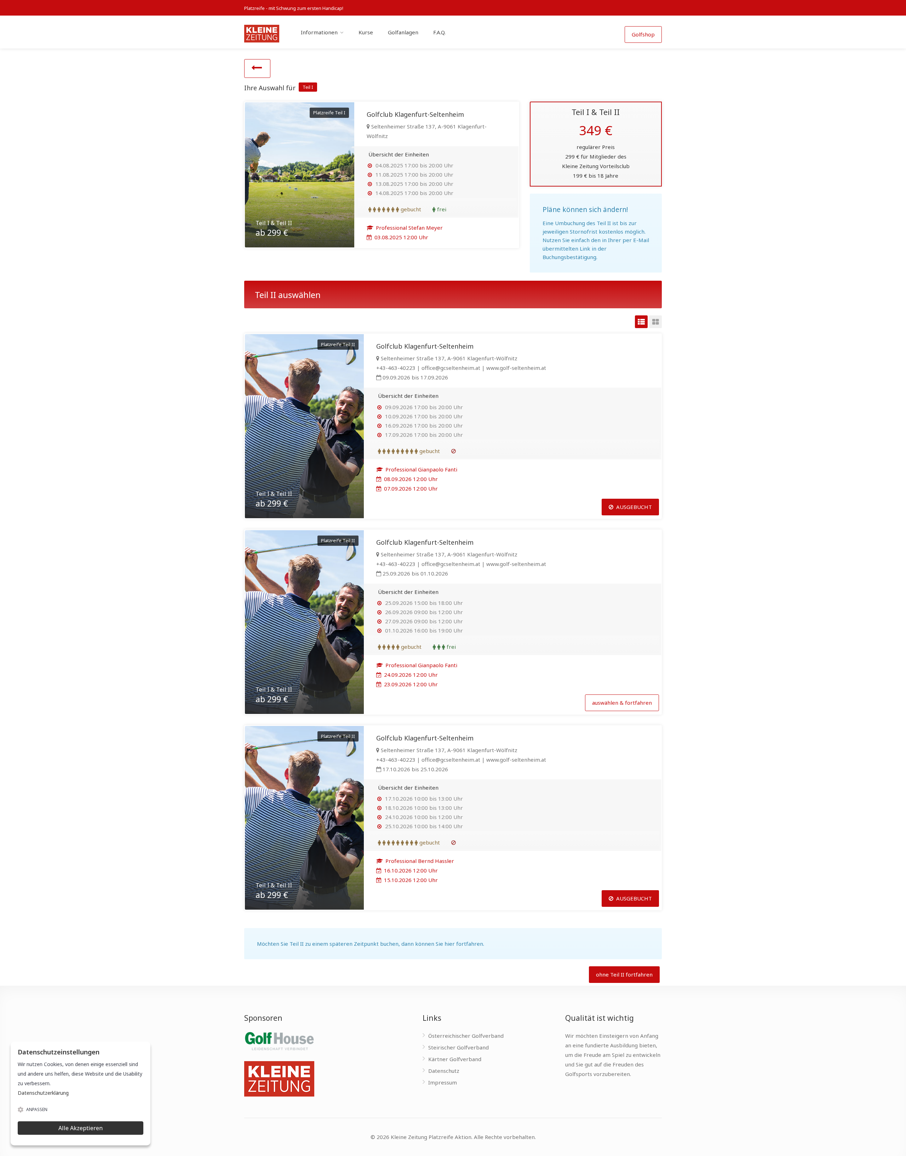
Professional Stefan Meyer (408, 227)
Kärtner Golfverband (454, 1059)
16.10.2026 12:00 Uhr (410, 870)
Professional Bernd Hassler (419, 860)
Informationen (319, 32)
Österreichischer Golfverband (466, 1035)
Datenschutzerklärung (43, 1092)
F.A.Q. (439, 32)
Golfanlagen (403, 32)
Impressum (442, 1082)
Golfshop (643, 34)
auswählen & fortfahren (622, 702)
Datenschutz (443, 1070)
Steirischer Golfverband (458, 1047)
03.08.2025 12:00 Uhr (400, 237)
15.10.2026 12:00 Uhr (410, 879)
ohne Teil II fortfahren (624, 974)
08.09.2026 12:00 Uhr (410, 478)
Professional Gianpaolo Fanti (420, 469)
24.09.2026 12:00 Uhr (410, 674)
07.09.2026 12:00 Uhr (410, 488)
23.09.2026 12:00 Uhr (410, 684)
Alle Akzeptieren (80, 1128)
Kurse (366, 32)
